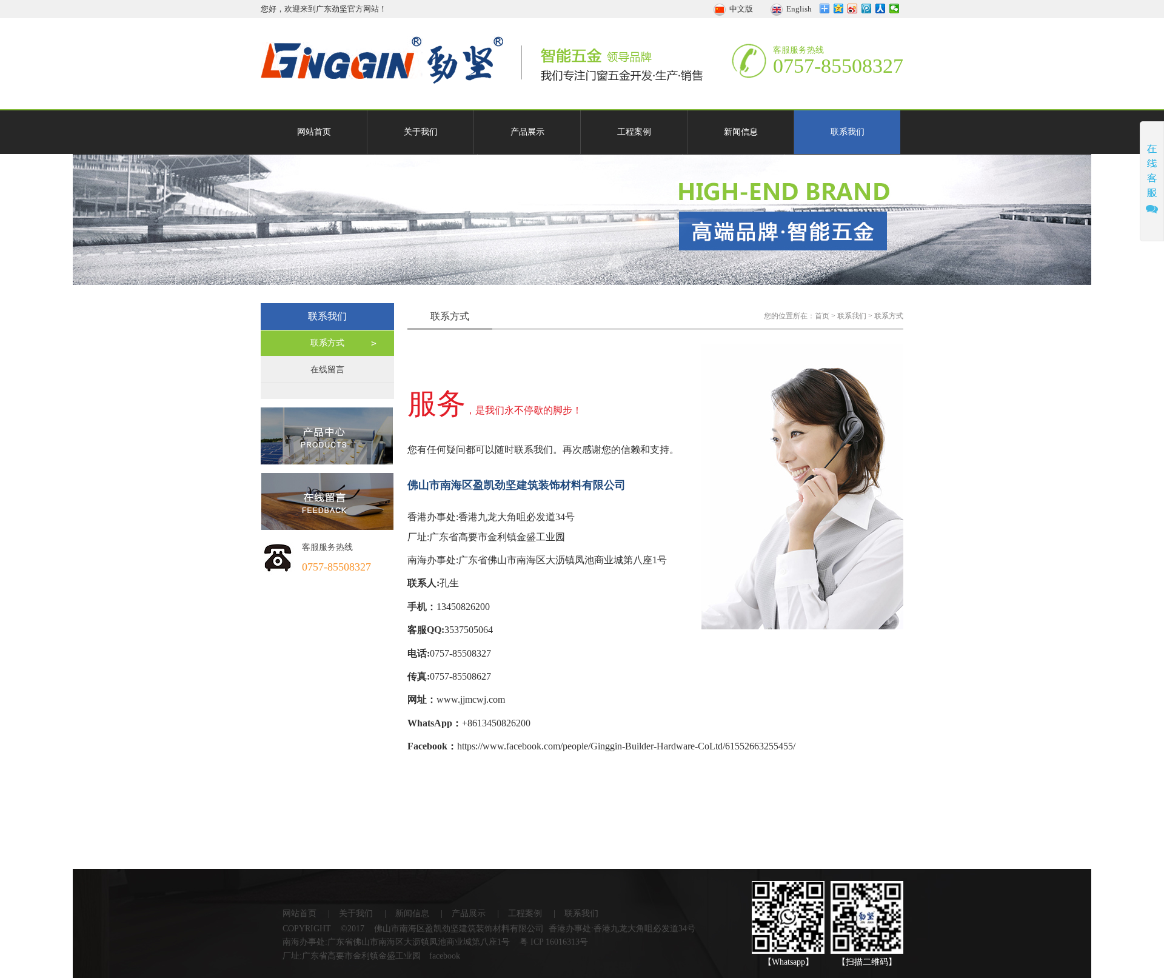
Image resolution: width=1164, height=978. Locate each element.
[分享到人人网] (880, 8)
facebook (444, 955)
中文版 (740, 8)
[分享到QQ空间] (839, 8)
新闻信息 (741, 131)
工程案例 (634, 131)
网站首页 (314, 131)
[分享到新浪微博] (853, 8)
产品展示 (527, 131)
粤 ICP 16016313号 (554, 941)
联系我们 (848, 131)
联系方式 (327, 342)
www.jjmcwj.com (470, 699)
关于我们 (421, 131)
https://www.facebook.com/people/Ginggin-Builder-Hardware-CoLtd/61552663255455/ (626, 746)
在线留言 (327, 369)
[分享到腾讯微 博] (866, 8)
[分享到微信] (894, 8)
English (797, 8)
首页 (822, 316)
